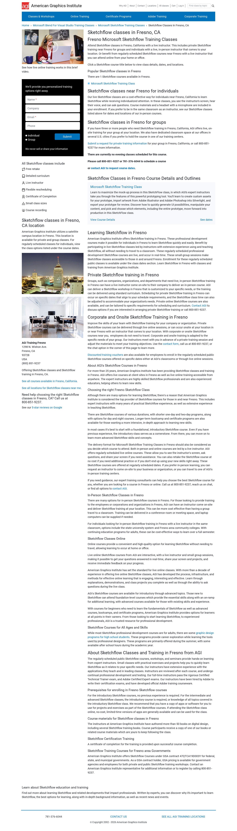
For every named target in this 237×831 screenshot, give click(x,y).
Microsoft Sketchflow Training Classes (121, 25)
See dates (206, 219)
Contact (141, 6)
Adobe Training (157, 16)
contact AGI (119, 488)
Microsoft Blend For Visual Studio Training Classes (63, 25)
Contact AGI (199, 305)
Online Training (80, 16)
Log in (181, 6)
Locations (152, 6)
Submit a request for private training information (117, 143)
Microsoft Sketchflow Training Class (113, 83)
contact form (171, 343)
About (132, 6)
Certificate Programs (118, 16)
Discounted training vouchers (105, 354)
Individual (34, 135)
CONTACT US (118, 816)
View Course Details (102, 219)
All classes (164, 6)
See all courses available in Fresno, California (49, 381)
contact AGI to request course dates (113, 168)
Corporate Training (195, 16)
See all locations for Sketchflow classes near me (51, 388)
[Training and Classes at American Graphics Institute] (26, 5)
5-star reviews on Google (47, 407)
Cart (174, 6)
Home (25, 25)
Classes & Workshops (41, 16)
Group (31, 139)
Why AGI (123, 6)
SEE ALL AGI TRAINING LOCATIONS (183, 816)
